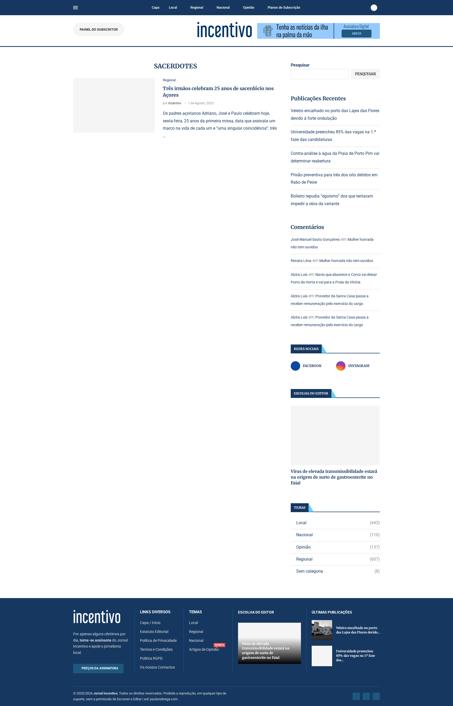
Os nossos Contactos (157, 667)
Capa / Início (150, 623)
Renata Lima (301, 261)
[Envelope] (376, 696)
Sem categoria (338, 571)
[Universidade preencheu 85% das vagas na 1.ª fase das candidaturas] (322, 656)
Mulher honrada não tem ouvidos (346, 261)
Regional (196, 7)
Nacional (223, 7)
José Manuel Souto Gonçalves (315, 239)
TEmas (195, 612)
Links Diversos (155, 612)
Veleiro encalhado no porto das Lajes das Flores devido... (358, 630)
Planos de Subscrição (284, 7)
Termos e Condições (156, 649)
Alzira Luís (299, 274)
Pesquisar (300, 65)
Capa (155, 7)
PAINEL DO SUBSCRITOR (99, 29)
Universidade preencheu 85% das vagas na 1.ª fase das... (355, 655)
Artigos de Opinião (204, 649)
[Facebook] (356, 696)
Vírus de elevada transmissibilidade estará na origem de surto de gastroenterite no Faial (334, 477)
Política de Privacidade (158, 640)
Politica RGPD (151, 658)
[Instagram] (366, 696)
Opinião (248, 7)
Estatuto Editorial (154, 631)
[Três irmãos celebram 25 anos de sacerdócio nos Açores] (114, 105)
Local (173, 7)
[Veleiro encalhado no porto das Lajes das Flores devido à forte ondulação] (322, 630)
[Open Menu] (75, 7)
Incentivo (174, 103)
